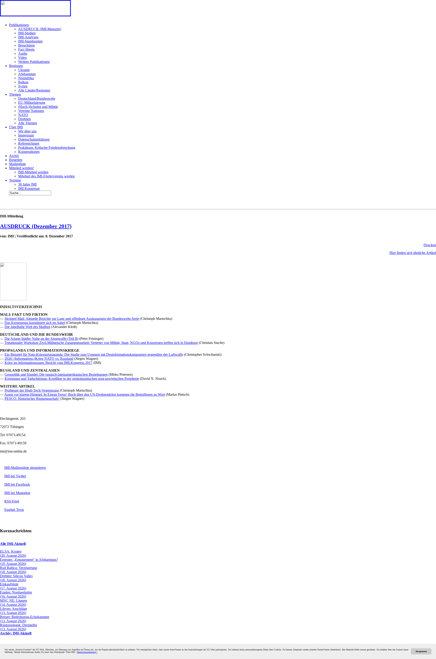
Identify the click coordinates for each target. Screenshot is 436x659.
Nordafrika (26, 78)
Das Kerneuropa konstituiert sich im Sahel (35, 323)
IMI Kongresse (29, 188)
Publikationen (19, 25)
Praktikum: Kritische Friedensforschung (46, 147)
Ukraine (24, 70)
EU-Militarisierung (31, 102)
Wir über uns (27, 131)
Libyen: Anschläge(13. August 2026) (13, 611)
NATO (23, 115)
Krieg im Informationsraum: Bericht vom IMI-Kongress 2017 (48, 363)
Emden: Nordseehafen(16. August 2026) (16, 594)
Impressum (26, 135)
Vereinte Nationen (31, 111)
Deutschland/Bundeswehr (36, 98)
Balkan (23, 82)
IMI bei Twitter (15, 476)
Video (22, 58)
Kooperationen (29, 152)
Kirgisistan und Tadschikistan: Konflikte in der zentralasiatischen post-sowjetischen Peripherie (72, 378)
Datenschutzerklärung (34, 139)
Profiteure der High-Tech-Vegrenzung (32, 390)
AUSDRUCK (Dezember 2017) (36, 226)
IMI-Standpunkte (30, 41)
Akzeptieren (421, 651)
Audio (22, 53)
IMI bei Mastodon (17, 493)
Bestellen (15, 160)
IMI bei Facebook (17, 484)
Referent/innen (28, 143)
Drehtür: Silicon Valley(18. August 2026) (16, 578)
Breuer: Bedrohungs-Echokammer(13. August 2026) (24, 619)
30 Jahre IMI (27, 184)
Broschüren (26, 45)
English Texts (14, 510)
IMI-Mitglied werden (33, 172)
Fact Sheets (26, 49)
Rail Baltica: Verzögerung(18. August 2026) (18, 570)
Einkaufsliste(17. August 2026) (13, 586)
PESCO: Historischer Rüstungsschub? (32, 398)
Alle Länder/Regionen (34, 90)
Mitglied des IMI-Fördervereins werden (46, 176)
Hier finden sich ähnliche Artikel (412, 253)
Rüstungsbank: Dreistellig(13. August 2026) (18, 627)
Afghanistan (27, 74)
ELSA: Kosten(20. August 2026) (13, 553)
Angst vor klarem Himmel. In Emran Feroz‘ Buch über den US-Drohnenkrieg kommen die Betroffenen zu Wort (84, 394)
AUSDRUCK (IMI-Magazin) (39, 29)
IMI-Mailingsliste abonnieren (25, 468)
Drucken (430, 245)
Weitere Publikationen (34, 62)
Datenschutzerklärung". (87, 652)
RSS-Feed (11, 501)
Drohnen (24, 119)
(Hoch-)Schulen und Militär (38, 107)
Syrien (22, 86)
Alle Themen (27, 123)
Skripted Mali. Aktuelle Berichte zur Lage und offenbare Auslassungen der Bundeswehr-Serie (72, 319)
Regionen (16, 66)
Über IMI (16, 127)
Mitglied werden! (21, 168)
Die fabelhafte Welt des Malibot (27, 327)
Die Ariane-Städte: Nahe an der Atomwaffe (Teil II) (41, 339)
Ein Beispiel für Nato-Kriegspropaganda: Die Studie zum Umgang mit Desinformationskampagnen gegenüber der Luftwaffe (94, 354)
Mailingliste (17, 164)
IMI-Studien (27, 33)
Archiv (14, 156)
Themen (15, 94)
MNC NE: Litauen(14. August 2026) (13, 603)
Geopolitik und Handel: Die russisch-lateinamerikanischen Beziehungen (56, 374)
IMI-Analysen (28, 37)
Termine (15, 180)
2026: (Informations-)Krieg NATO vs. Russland (39, 359)
